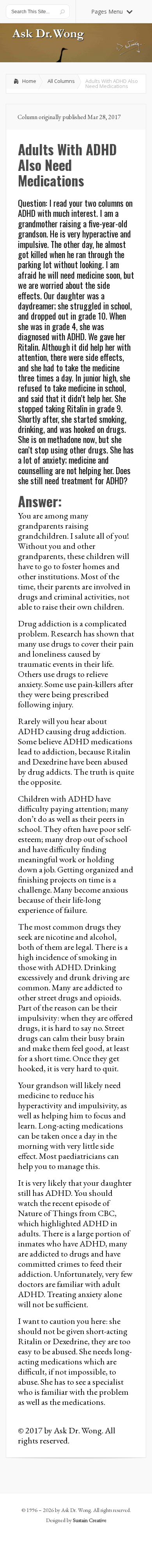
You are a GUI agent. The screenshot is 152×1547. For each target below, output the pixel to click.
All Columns (61, 80)
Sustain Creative (89, 1520)
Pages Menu (107, 11)
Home (29, 80)
